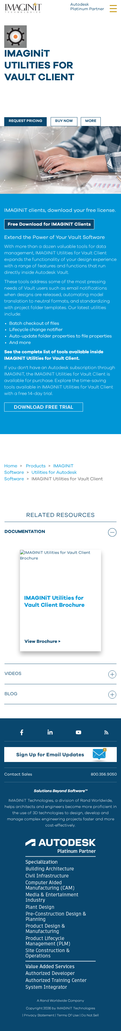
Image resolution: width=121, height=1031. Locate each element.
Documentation (25, 531)
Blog (11, 694)
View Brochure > (42, 641)
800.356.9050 (104, 774)
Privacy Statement (39, 1015)
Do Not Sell (90, 1015)
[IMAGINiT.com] (23, 8)
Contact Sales (18, 774)
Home (10, 466)
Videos (13, 673)
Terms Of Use (68, 1015)
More (90, 121)
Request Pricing (25, 121)
